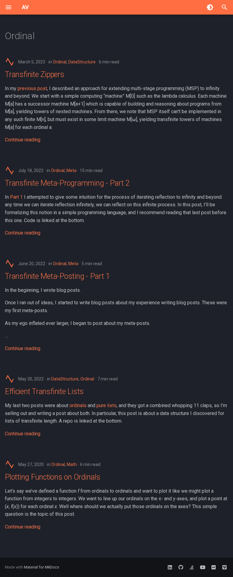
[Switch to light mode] (210, 7)
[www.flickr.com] (213, 567)
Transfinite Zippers (34, 74)
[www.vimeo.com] (224, 567)
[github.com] (181, 567)
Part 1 (16, 197)
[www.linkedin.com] (170, 567)
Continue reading (22, 140)
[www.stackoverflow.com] (192, 567)
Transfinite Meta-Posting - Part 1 (57, 276)
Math (72, 464)
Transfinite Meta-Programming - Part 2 (67, 183)
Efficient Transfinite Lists (44, 391)
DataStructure (82, 61)
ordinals (77, 405)
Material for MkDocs (41, 567)
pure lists (106, 405)
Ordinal (59, 61)
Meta (71, 170)
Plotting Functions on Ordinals (52, 477)
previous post (32, 88)
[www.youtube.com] (203, 567)
